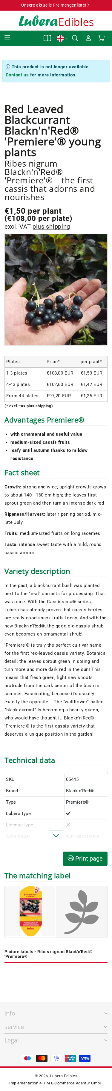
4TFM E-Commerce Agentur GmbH (71, 1083)
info (9, 1013)
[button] (7, 38)
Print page (88, 858)
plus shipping (51, 226)
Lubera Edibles (63, 1076)
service (14, 1027)
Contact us (17, 75)
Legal (11, 1040)
